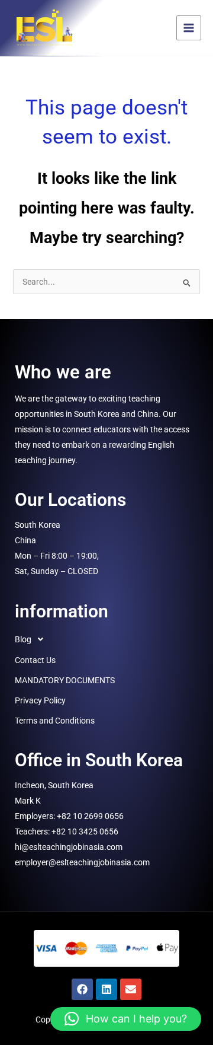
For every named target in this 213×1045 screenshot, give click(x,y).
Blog (23, 639)
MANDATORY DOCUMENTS (65, 680)
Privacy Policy (40, 700)
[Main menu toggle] (188, 27)
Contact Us (35, 660)
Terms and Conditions (55, 720)
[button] (106, 639)
